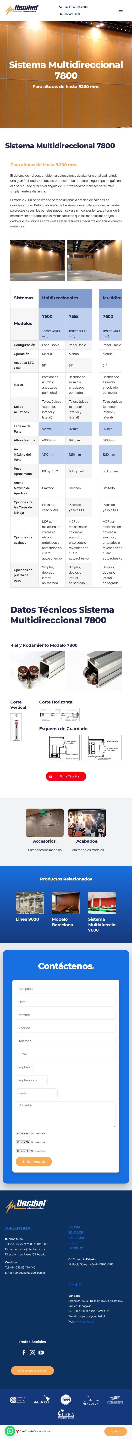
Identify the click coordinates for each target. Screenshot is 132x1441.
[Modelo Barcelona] (66, 903)
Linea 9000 (27, 919)
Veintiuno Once (41, 1431)
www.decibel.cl (84, 1321)
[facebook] (23, 1352)
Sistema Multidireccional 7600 (105, 924)
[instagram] (32, 1352)
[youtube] (41, 1352)
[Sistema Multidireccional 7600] (102, 903)
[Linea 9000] (30, 903)
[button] (10, 1431)
